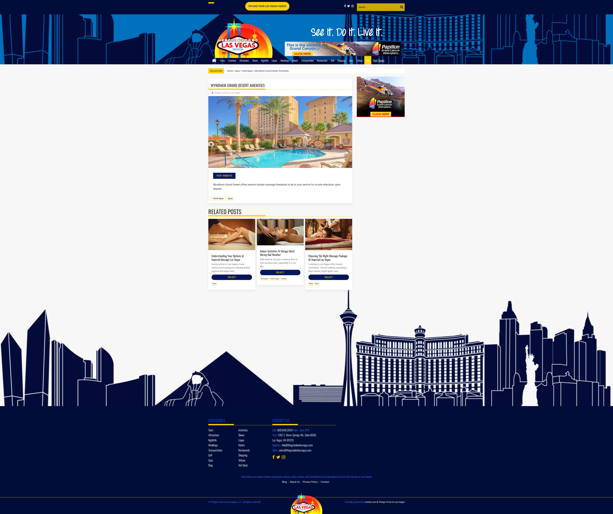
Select (232, 277)
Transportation (307, 60)
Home (230, 71)
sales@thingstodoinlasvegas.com (295, 450)
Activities (232, 60)
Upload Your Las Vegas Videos (267, 6)
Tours (222, 60)
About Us (295, 481)
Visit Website (224, 175)
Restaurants (322, 60)
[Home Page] (214, 60)
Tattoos (359, 60)
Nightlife (264, 60)
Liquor (274, 60)
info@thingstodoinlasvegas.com (297, 445)
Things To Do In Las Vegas (227, 92)
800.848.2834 (285, 430)
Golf (332, 60)
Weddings (284, 60)
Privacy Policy (310, 481)
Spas (351, 60)
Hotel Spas (247, 71)
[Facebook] (345, 6)
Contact (325, 481)
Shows (255, 60)
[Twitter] (349, 6)
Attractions (244, 60)
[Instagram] (353, 6)
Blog (368, 60)
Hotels (295, 60)
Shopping (341, 60)
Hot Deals (378, 60)
